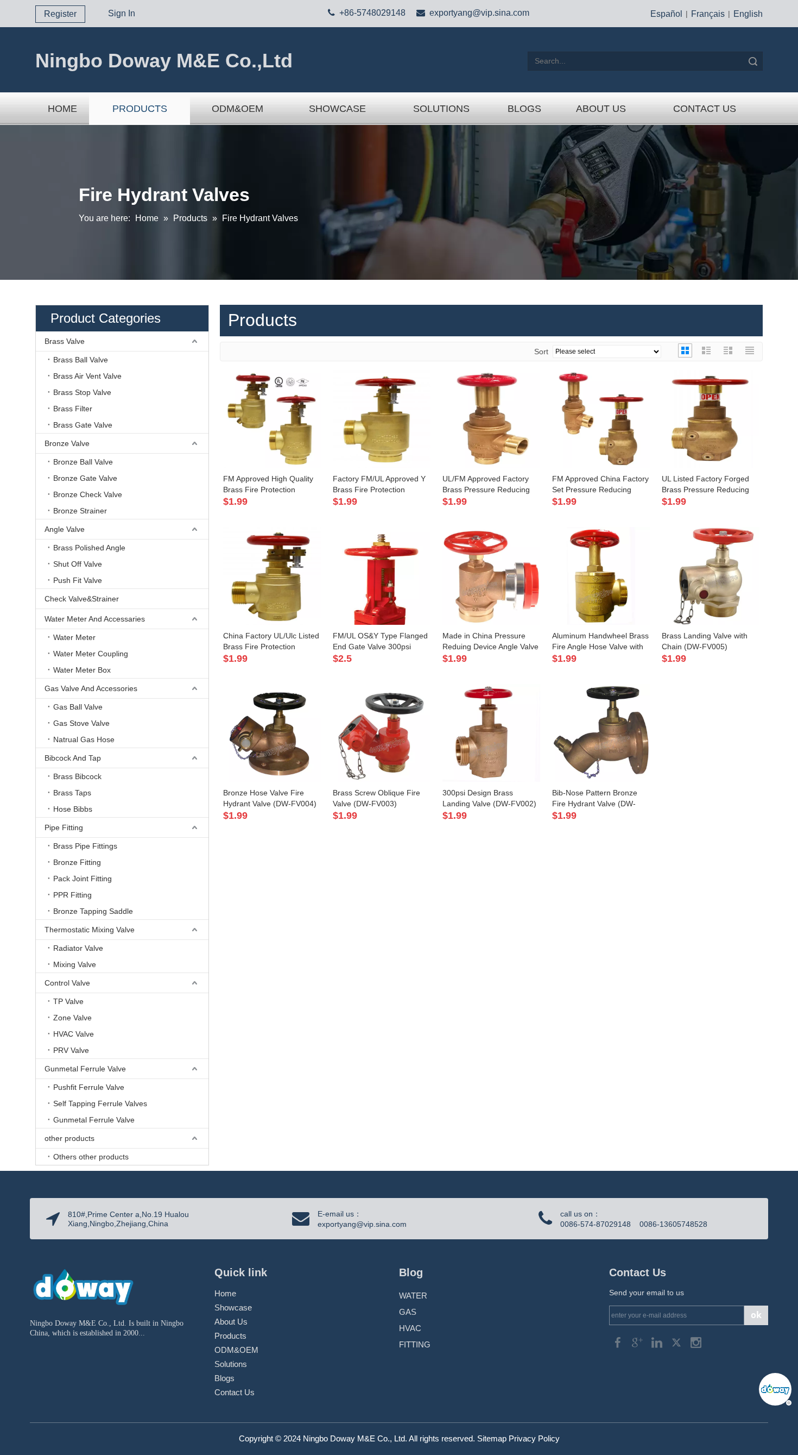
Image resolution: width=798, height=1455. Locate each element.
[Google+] (638, 1341)
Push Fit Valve (77, 580)
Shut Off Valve (77, 564)
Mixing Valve (74, 964)
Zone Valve (72, 1017)
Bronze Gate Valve (85, 478)
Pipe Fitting (64, 827)
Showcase (233, 1307)
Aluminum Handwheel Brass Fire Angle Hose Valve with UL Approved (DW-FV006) (600, 641)
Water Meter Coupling (90, 653)
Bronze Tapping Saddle (93, 911)
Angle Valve (65, 529)
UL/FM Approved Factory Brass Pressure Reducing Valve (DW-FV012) (486, 484)
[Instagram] (696, 1341)
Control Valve (67, 983)
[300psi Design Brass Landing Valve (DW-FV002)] (491, 732)
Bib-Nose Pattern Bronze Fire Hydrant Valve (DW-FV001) (594, 798)
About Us (231, 1321)
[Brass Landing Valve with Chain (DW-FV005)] (710, 574)
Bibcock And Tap (73, 758)
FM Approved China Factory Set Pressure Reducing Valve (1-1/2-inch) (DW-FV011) (600, 484)
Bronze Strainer (80, 510)
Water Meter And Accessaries (95, 618)
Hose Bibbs (72, 809)
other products (69, 1138)
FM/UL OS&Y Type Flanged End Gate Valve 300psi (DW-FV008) (380, 641)
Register (60, 13)
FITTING (414, 1344)
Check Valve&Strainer (82, 598)
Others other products (91, 1156)
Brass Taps (72, 792)
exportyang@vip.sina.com (479, 12)
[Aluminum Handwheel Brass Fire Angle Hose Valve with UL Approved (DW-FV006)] (601, 574)
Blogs (224, 1378)
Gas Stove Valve (81, 723)
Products (230, 1335)
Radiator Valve (78, 948)
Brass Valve (65, 341)
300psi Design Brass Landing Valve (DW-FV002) (489, 798)
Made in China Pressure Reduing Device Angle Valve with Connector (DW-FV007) (491, 641)
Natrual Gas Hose (84, 739)
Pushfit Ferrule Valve (88, 1087)
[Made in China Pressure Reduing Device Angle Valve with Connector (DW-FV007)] (491, 574)
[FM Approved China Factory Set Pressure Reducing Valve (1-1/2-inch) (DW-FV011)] (601, 417)
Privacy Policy (534, 1438)
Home (225, 1293)
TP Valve (68, 1001)
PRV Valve (71, 1050)
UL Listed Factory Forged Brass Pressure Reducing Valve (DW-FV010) (705, 484)
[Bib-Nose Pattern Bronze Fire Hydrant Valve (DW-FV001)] (601, 732)
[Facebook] (619, 1341)
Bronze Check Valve (87, 494)
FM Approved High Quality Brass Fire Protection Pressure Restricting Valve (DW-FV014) (268, 484)
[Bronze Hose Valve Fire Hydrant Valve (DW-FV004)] (272, 732)
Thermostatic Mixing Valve (90, 929)
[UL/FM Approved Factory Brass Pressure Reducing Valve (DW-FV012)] (491, 417)
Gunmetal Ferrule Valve (85, 1068)
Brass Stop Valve (82, 392)
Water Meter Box (82, 670)
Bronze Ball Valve (83, 461)
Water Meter (74, 637)
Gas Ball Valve (78, 707)
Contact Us (234, 1392)
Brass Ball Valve (80, 359)
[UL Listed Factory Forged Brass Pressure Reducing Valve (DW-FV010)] (710, 417)
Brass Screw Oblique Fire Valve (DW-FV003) (376, 798)
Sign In (121, 13)
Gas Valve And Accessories (91, 688)
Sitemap (491, 1438)
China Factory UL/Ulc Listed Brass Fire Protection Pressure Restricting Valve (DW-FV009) (271, 641)
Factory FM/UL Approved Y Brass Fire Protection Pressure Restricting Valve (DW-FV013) (379, 484)
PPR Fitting (72, 894)
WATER (413, 1295)
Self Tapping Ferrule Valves (100, 1103)
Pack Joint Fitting (82, 878)
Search (753, 61)
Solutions (230, 1364)
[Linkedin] (658, 1341)
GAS (407, 1311)
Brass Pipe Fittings (85, 846)
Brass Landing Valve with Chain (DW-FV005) (705, 641)
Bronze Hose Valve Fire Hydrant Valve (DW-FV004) (269, 798)
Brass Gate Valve (82, 425)
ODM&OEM (236, 1349)
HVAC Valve (73, 1034)
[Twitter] (677, 1341)
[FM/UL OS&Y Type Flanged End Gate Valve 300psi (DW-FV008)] (381, 608)
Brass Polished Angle (89, 547)
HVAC (410, 1328)
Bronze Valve (67, 443)
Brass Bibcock (77, 776)
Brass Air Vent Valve (87, 376)
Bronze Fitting (77, 862)
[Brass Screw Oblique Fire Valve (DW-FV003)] (381, 732)
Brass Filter (72, 408)
